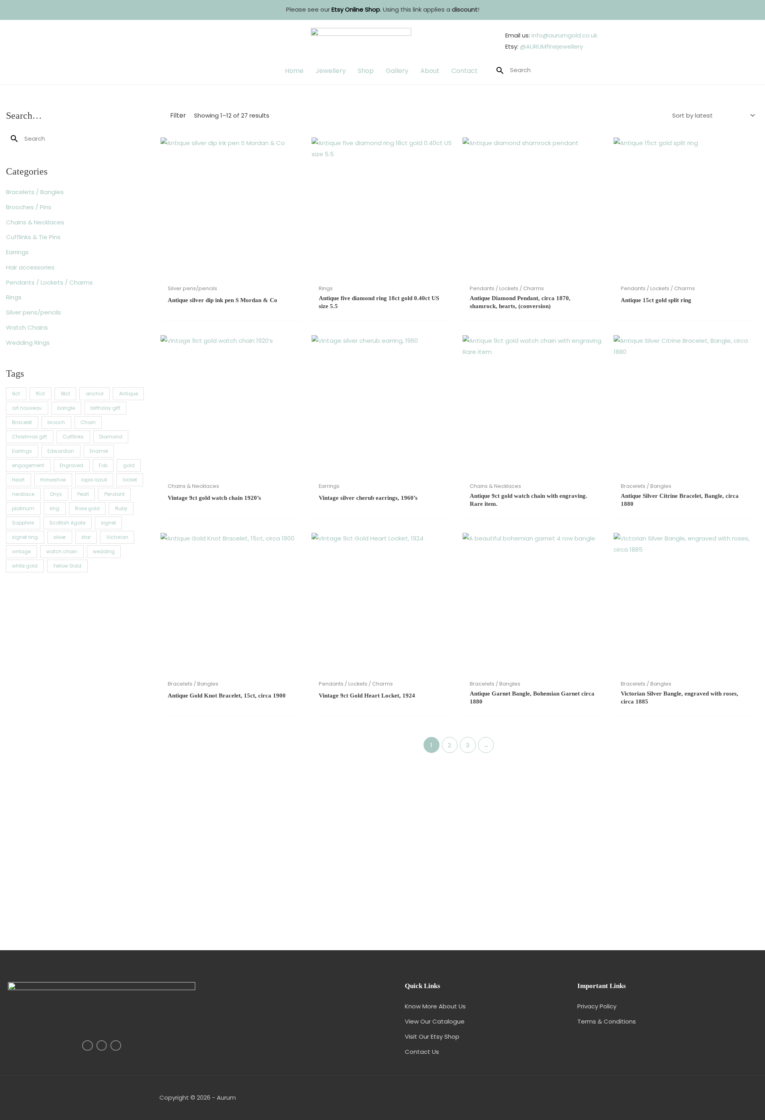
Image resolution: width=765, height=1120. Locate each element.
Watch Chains (27, 327)
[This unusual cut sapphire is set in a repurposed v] (688, 784)
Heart (18, 479)
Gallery (397, 70)
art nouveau (27, 408)
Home (294, 70)
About (429, 70)
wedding (104, 551)
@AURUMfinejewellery (551, 46)
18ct (65, 393)
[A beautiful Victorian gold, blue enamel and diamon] (76, 850)
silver (59, 537)
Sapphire (23, 522)
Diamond (110, 436)
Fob (103, 465)
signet (108, 522)
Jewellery (331, 70)
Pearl (83, 494)
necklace (23, 494)
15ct (40, 393)
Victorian (117, 537)
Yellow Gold (67, 565)
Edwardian (60, 451)
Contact (464, 70)
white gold (24, 565)
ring (54, 508)
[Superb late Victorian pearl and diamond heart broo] (382, 900)
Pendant (114, 494)
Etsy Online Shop (356, 9)
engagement (28, 465)
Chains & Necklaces (35, 222)
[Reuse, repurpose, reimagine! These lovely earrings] (76, 917)
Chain (88, 422)
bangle (66, 408)
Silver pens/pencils (33, 312)
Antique (128, 393)
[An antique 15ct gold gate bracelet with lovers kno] (535, 784)
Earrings (17, 252)
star (86, 537)
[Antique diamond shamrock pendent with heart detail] (382, 850)
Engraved (71, 465)
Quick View (232, 274)
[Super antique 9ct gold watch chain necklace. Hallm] (382, 784)
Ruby (121, 508)
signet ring (25, 537)
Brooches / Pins (28, 207)
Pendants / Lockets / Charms (49, 282)
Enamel (99, 451)
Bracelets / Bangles (35, 192)
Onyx (56, 494)
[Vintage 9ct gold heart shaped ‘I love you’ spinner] (535, 850)
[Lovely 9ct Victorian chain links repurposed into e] (229, 845)
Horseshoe (53, 479)
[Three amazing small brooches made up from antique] (76, 795)
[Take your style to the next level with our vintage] (229, 911)
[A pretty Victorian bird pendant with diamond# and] (535, 906)
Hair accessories (30, 267)
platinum (23, 508)
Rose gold (87, 508)
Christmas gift (29, 436)
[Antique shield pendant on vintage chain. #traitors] (688, 900)
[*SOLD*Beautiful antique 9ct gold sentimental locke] (688, 856)
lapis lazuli (94, 479)
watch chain (61, 551)
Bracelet (22, 422)
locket (130, 479)
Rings (14, 297)
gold (129, 465)
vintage (21, 551)
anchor (95, 393)
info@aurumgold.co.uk (564, 35)
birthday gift (105, 408)
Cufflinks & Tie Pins (33, 237)
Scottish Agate (67, 522)
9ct (16, 393)
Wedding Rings (28, 342)
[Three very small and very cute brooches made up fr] (229, 795)
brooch (56, 422)
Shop (366, 70)
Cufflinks (73, 436)
